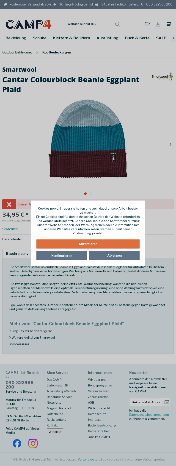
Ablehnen (114, 255)
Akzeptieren (88, 244)
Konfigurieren (61, 256)
